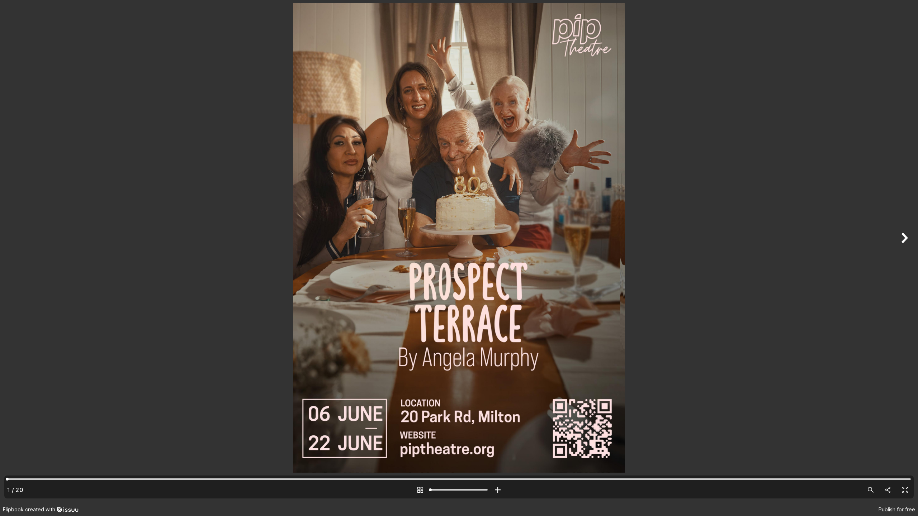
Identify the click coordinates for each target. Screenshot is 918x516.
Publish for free (897, 509)
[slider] (459, 489)
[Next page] (903, 251)
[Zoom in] (498, 490)
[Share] (888, 490)
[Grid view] (420, 490)
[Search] (870, 490)
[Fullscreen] (905, 490)
